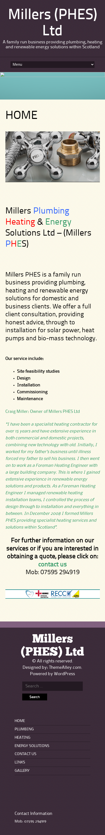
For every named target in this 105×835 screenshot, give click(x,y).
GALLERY (22, 770)
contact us (52, 564)
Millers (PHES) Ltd (52, 645)
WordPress (64, 674)
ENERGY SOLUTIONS (32, 746)
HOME (20, 721)
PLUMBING (24, 729)
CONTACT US (25, 754)
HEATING (22, 737)
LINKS (20, 762)
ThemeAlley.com (65, 668)
